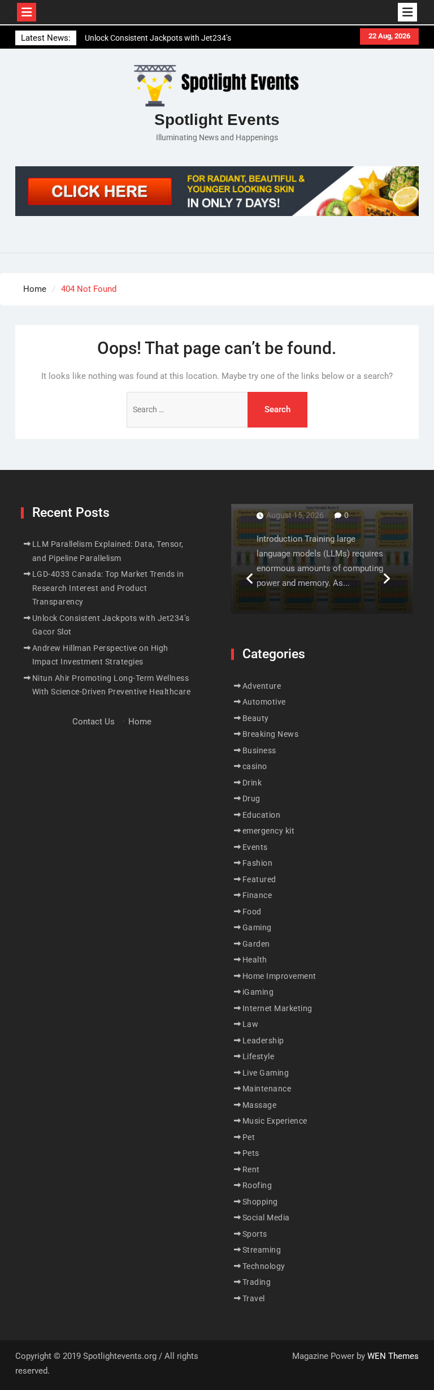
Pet (248, 1137)
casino (254, 766)
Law (250, 1024)
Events (255, 847)
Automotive (264, 701)
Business (259, 750)
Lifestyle (258, 1056)
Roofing (257, 1185)
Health (254, 959)
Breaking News (270, 734)
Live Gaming (265, 1072)
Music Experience (274, 1120)
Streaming (261, 1249)
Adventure (261, 685)
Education (261, 814)
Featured (259, 879)
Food (252, 911)
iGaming (258, 991)
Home (139, 721)
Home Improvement (279, 976)
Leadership (263, 1040)
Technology (263, 1266)
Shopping (260, 1201)
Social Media (266, 1217)
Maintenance (267, 1088)
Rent (251, 1169)
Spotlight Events (217, 119)
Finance (257, 895)
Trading (256, 1282)
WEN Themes (393, 1356)
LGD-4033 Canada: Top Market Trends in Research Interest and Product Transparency (108, 587)
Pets (250, 1153)
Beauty (255, 718)
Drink (252, 782)
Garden (256, 943)
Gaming (257, 927)
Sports (254, 1233)
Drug (251, 798)
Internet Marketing (277, 1008)
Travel (253, 1298)
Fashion (257, 862)
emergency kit (268, 830)
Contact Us (93, 721)
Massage (259, 1105)
